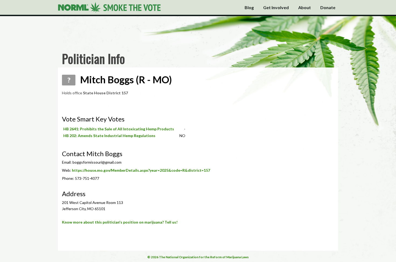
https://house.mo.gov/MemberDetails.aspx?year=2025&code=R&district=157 (141, 170)
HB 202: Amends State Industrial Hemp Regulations (109, 135)
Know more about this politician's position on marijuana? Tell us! (120, 222)
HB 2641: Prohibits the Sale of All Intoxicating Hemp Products (118, 129)
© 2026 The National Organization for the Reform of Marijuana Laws (198, 257)
